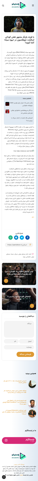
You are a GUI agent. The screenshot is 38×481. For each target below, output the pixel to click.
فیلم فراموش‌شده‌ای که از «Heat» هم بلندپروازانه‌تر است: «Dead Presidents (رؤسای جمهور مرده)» (14, 402)
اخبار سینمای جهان (23, 254)
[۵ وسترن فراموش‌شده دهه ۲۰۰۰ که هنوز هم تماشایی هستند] (32, 384)
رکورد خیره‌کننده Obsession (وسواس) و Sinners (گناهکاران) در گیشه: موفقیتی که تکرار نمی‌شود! (14, 412)
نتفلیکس (28, 257)
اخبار (30, 254)
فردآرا (21, 475)
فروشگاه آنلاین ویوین (19, 464)
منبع (33, 217)
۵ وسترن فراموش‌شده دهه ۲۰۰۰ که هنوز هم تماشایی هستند (15, 382)
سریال (16, 254)
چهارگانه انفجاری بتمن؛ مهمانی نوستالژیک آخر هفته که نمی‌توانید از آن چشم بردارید (15, 391)
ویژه (24, 257)
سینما (12, 254)
